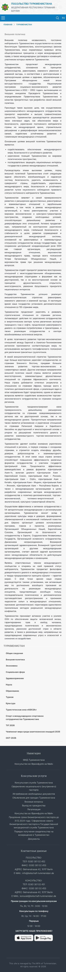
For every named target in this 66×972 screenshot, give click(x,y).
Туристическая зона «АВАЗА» (21, 709)
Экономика (11, 665)
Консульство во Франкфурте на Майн (34, 764)
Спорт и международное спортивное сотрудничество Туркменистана (25, 717)
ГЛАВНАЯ (8, 24)
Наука (9, 684)
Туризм (9, 697)
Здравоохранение (15, 678)
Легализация (33, 809)
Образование (12, 691)
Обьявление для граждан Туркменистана (33, 797)
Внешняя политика (15, 659)
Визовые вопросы (34, 801)
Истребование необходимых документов (34, 793)
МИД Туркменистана (34, 760)
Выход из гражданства (33, 805)
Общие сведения (14, 653)
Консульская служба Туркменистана (34, 782)
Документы (34, 839)
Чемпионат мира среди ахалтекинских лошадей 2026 (33, 731)
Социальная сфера (15, 672)
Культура (10, 703)
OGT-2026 (11, 738)
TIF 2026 (10, 725)
